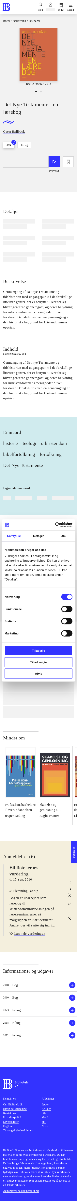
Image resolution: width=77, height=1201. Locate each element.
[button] (38, 985)
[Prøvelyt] (54, 161)
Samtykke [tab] (14, 535)
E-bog (24, 145)
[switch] (66, 609)
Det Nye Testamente (23, 465)
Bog (9, 144)
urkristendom (54, 443)
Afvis (38, 673)
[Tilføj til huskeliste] (68, 161)
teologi (29, 443)
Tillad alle (38, 650)
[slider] (38, 57)
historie (10, 443)
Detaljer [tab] (38, 535)
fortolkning (51, 454)
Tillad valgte (38, 662)
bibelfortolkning (19, 454)
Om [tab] (63, 535)
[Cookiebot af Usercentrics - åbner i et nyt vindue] (55, 524)
